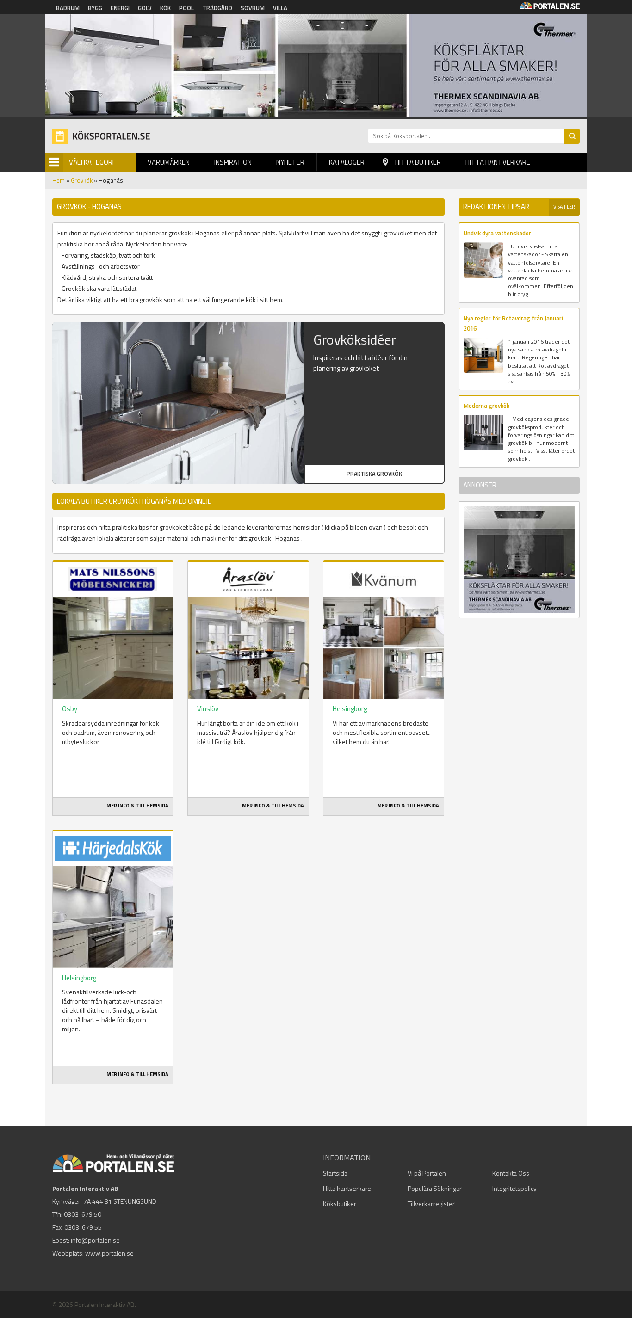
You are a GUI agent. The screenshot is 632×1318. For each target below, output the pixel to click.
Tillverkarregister (431, 1203)
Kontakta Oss (510, 1173)
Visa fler (564, 206)
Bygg (95, 7)
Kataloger (347, 162)
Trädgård (217, 7)
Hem (58, 180)
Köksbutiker (339, 1203)
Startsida (335, 1173)
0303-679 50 (82, 1214)
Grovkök (82, 180)
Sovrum (253, 7)
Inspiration (233, 162)
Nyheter (290, 162)
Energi (120, 7)
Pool (186, 7)
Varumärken (169, 162)
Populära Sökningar (435, 1188)
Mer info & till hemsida (137, 805)
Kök (165, 7)
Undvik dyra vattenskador (497, 233)
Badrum (68, 7)
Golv (145, 7)
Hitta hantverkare (497, 162)
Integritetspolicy (514, 1188)
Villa (280, 7)
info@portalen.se (95, 1240)
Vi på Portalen (427, 1173)
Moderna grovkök (486, 405)
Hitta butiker (418, 162)
